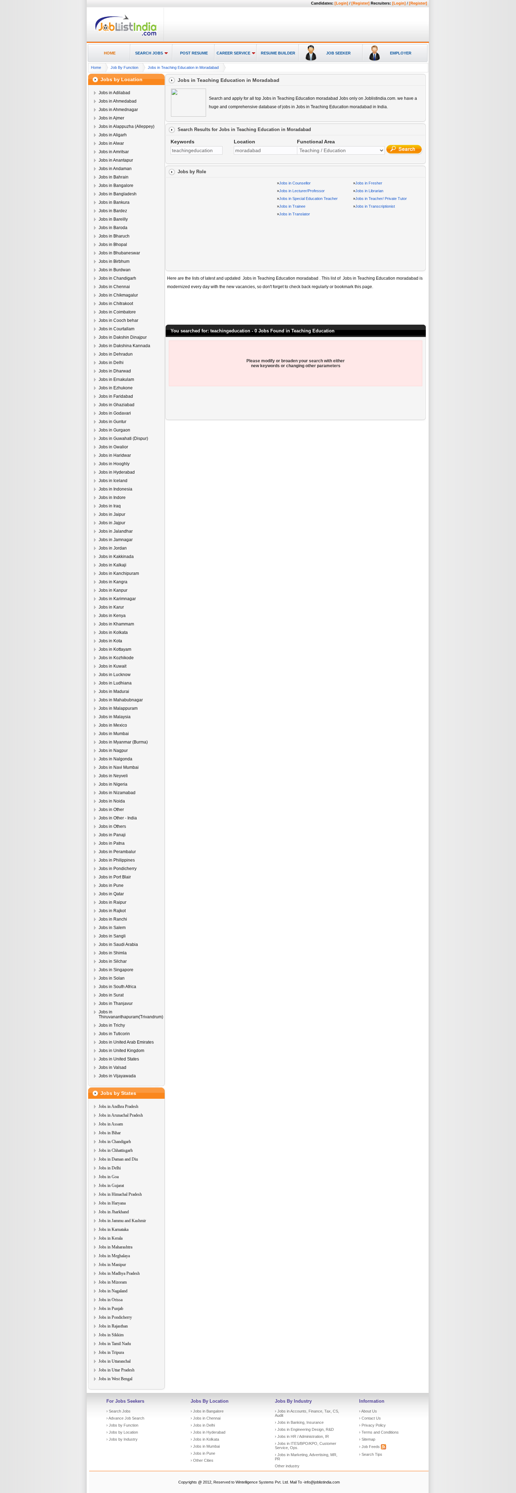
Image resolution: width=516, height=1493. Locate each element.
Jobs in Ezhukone (116, 387)
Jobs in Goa (109, 1176)
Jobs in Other (111, 809)
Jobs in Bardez (113, 210)
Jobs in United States (119, 1059)
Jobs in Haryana (112, 1203)
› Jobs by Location (122, 1432)
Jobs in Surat (111, 995)
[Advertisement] (295, 25)
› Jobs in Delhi (203, 1425)
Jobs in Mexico (113, 725)
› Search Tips (370, 1454)
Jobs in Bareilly (113, 219)
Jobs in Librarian (369, 191)
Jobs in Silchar (113, 961)
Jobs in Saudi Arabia (118, 944)
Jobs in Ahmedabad (118, 101)
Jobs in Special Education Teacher (308, 198)
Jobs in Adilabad (114, 92)
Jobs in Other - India (118, 818)
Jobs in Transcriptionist (375, 206)
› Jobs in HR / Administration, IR (302, 1436)
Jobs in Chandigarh (117, 278)
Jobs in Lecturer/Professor (302, 191)
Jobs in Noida (112, 801)
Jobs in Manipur (112, 1264)
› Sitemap (367, 1439)
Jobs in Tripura (111, 1352)
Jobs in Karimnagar (117, 598)
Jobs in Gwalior (113, 446)
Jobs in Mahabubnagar (121, 699)
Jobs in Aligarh (113, 134)
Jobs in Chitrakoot (116, 303)
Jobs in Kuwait (112, 666)
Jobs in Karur (111, 607)
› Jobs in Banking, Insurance (299, 1422)
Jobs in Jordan (113, 548)
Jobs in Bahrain (113, 177)
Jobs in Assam (111, 1124)
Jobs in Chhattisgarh (116, 1150)
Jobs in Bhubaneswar (119, 253)
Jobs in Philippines (117, 860)
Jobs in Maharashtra (115, 1247)
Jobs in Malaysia (115, 716)
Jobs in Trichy (112, 1025)
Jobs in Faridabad (116, 396)
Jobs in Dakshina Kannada (124, 345)
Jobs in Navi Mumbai (119, 767)
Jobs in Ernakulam (116, 379)
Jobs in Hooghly (114, 463)
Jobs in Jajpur (112, 522)
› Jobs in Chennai (205, 1418)
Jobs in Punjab (111, 1308)
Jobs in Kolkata (113, 632)
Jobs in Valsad (112, 1067)
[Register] (360, 3)
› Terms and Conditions (379, 1432)
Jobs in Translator (294, 214)
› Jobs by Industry (122, 1439)
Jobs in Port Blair (115, 877)
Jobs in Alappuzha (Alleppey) (126, 126)
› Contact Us (370, 1418)
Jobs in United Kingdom (121, 1050)
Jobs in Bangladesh (118, 194)
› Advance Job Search (125, 1418)
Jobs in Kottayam (115, 649)
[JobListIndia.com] (126, 35)
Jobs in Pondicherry (118, 868)
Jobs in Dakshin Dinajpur (123, 337)
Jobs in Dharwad (115, 371)
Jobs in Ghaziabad (116, 404)
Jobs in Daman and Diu (118, 1159)
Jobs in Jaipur (112, 514)
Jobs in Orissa (111, 1299)
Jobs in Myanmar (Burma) (123, 742)
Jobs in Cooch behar (118, 320)
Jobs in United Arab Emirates (126, 1042)
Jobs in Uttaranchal (115, 1361)
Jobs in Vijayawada (117, 1075)
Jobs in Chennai (114, 286)
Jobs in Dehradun (116, 354)
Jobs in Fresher (368, 183)
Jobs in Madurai (114, 691)
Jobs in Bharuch (114, 236)
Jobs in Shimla (113, 952)
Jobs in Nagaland (113, 1290)
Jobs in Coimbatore (117, 312)
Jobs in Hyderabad (117, 472)
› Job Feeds (370, 1447)
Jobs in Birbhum (114, 261)
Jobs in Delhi (111, 362)
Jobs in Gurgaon (114, 430)
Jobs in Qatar (111, 893)
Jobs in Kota (110, 640)
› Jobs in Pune (203, 1453)
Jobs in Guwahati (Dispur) (123, 438)
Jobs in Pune (111, 885)
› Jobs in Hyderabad (208, 1432)
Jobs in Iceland (113, 480)
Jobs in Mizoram (113, 1282)
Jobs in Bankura (114, 202)
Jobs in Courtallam (116, 328)
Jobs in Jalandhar (116, 531)
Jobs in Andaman (115, 168)
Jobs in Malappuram (118, 708)
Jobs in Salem (112, 927)
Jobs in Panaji (112, 834)
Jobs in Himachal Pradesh (120, 1194)
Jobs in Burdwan (115, 269)
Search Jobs (149, 53)
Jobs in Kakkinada (116, 556)
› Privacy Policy (372, 1425)
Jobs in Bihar (110, 1132)
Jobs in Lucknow (115, 674)
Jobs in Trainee (292, 206)
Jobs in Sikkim (111, 1334)
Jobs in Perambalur (117, 851)
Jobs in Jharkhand (114, 1211)
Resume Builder (278, 53)
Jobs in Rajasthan (113, 1326)
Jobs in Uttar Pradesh (116, 1370)
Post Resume (194, 53)
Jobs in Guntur (112, 421)
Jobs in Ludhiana (115, 683)
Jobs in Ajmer (111, 118)
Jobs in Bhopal (113, 244)
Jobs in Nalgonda (115, 759)
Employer (400, 53)
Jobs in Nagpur (113, 750)
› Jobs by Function (122, 1425)
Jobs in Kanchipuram (119, 573)
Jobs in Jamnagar (116, 539)
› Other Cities (202, 1460)
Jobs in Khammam (116, 624)
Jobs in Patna (112, 843)
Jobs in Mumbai (114, 733)
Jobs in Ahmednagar (118, 109)
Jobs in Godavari (115, 413)
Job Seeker (338, 53)
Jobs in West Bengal (115, 1378)
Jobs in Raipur (112, 902)
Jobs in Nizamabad (117, 792)
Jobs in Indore (112, 497)
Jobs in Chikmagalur (118, 295)
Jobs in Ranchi (113, 919)
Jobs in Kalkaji (112, 565)
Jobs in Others (112, 826)
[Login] (341, 3)
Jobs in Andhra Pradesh (118, 1106)
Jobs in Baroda (113, 227)
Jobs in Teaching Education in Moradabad (183, 67)
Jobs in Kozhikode (116, 657)
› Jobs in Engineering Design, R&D (304, 1429)
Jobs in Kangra (113, 581)
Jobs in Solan (112, 978)
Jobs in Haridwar (115, 455)
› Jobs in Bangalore (207, 1411)
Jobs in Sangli (112, 936)
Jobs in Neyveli (113, 775)
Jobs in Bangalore (116, 185)
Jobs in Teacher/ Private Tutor (381, 198)
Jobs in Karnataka (113, 1229)
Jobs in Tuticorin (114, 1033)
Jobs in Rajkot (112, 910)
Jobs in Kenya (112, 615)
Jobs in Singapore (116, 969)
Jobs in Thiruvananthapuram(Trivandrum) (131, 1014)
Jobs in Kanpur (113, 590)
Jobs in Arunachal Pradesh (121, 1115)
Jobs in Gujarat (111, 1185)
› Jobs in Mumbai (205, 1446)
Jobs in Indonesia (115, 489)
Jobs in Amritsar (114, 151)
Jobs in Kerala (111, 1238)
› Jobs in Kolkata (205, 1439)
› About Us (368, 1411)
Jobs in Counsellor (295, 183)
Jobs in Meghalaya (114, 1255)
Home (109, 53)
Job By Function (124, 67)
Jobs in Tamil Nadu (115, 1343)
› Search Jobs (118, 1411)
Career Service (233, 53)
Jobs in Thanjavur (116, 1003)
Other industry (287, 1466)
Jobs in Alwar (111, 143)
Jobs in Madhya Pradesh (119, 1273)
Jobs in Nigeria (113, 784)
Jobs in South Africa (117, 986)
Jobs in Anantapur (116, 160)
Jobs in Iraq (110, 506)
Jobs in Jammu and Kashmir (122, 1220)
